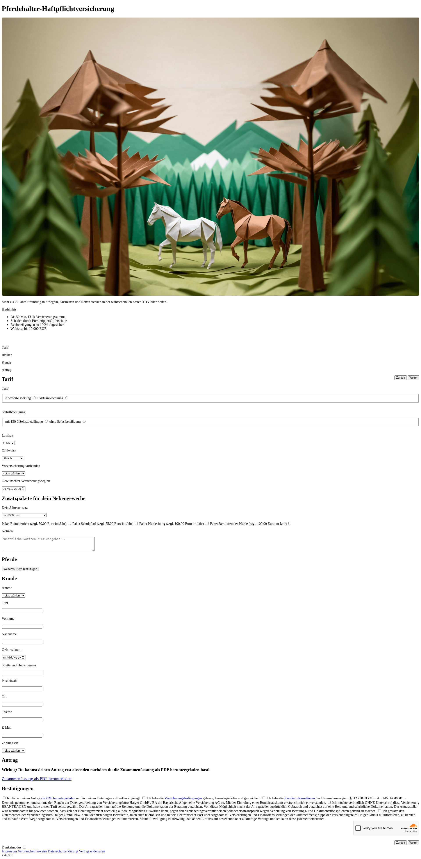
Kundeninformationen (299, 798)
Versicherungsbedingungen (183, 798)
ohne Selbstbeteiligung (65, 421)
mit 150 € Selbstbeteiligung (24, 421)
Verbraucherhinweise (32, 851)
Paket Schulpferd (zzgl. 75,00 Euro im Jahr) (102, 523)
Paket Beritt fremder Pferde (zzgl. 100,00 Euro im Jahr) (248, 523)
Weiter (413, 377)
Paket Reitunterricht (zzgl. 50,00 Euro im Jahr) (34, 523)
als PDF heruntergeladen (58, 798)
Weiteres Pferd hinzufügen (20, 569)
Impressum (9, 851)
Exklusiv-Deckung (50, 398)
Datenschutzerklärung (63, 851)
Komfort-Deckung (18, 398)
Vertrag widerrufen (92, 851)
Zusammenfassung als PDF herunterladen (36, 778)
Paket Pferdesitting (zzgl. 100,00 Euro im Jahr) (171, 523)
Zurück (400, 377)
